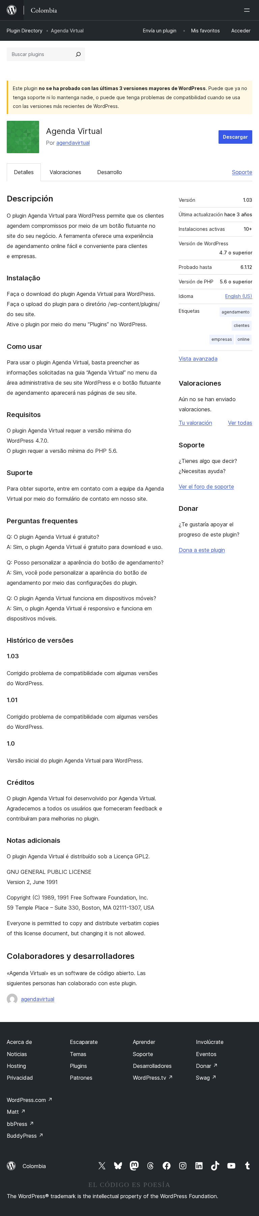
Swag (206, 1077)
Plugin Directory (24, 30)
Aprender (144, 1042)
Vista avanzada (198, 358)
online (243, 339)
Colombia (34, 1166)
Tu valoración (195, 422)
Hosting (16, 1065)
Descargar (235, 137)
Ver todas (240, 422)
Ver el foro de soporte (206, 486)
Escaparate (84, 1042)
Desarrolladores (152, 1065)
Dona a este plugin (202, 550)
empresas (221, 339)
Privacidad (20, 1077)
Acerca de (19, 1042)
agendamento (236, 311)
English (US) (238, 296)
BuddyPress (25, 1135)
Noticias (17, 1054)
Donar (207, 1065)
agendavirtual (73, 142)
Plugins (78, 1065)
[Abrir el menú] (248, 10)
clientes (242, 325)
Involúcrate (210, 1042)
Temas (78, 1054)
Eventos (206, 1054)
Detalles (24, 172)
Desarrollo (109, 172)
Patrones (81, 1077)
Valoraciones (65, 172)
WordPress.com (30, 1100)
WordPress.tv (153, 1077)
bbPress (20, 1124)
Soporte (242, 172)
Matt (16, 1111)
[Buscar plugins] (78, 54)
